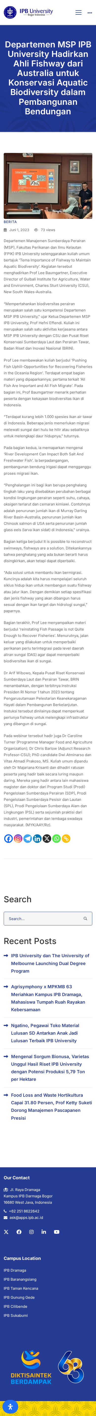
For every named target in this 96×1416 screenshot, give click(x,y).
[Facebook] (8, 838)
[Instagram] (18, 838)
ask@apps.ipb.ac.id (26, 1217)
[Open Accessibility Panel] (10, 1407)
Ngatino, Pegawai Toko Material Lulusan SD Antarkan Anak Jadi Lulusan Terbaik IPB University (45, 1033)
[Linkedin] (37, 838)
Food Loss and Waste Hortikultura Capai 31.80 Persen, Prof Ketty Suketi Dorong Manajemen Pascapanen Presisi (51, 1107)
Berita (10, 222)
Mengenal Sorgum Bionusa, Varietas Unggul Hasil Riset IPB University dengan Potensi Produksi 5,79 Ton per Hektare (50, 1068)
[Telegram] (27, 838)
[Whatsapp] (56, 838)
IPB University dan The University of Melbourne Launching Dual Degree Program (50, 963)
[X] (47, 838)
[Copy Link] (66, 838)
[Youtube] (57, 1232)
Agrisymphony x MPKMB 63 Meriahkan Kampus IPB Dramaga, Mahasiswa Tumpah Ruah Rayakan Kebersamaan (48, 998)
